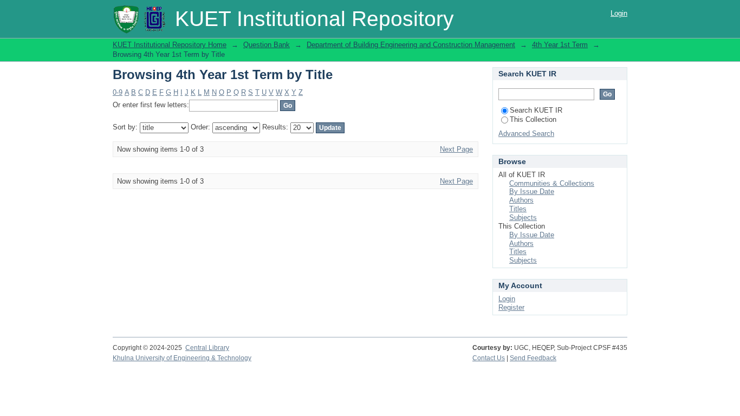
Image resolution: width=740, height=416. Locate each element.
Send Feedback (533, 358)
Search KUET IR (536, 110)
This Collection (533, 119)
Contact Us (488, 358)
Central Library (207, 348)
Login (619, 13)
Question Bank (266, 45)
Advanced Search (526, 133)
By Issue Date (531, 191)
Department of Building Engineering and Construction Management (411, 45)
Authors (521, 200)
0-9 (117, 92)
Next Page (456, 149)
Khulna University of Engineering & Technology (182, 358)
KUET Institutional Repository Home (169, 45)
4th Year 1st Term (560, 45)
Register (511, 307)
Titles (518, 209)
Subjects (523, 217)
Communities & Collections (551, 183)
